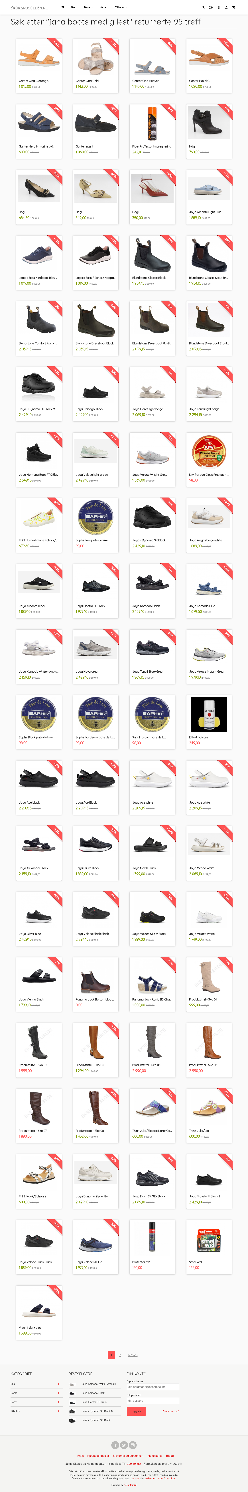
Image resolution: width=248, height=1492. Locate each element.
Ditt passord (134, 1395)
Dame (87, 7)
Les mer (135, 1478)
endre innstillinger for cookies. (160, 1478)
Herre (103, 7)
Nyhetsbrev (155, 1455)
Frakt (80, 1455)
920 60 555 (134, 1463)
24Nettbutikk (130, 1485)
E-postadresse (135, 1381)
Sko (72, 7)
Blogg (170, 1455)
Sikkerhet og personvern (128, 1455)
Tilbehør (120, 7)
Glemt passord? (171, 1411)
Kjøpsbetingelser (98, 1455)
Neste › (133, 1355)
